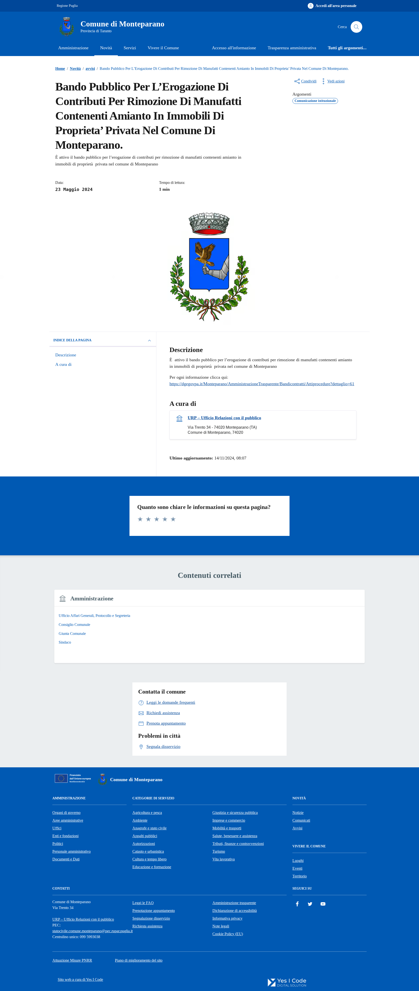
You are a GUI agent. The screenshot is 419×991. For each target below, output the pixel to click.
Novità (106, 47)
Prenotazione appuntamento (153, 911)
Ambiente (139, 820)
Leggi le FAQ (143, 903)
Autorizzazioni (143, 844)
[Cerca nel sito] (356, 27)
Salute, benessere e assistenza (234, 836)
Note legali (220, 926)
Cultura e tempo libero (149, 859)
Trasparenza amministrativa (292, 47)
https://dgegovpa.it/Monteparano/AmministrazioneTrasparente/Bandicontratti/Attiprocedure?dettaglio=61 (261, 383)
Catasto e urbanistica (148, 851)
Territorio (299, 876)
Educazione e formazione (151, 867)
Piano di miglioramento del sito (138, 960)
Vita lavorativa (223, 859)
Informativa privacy (227, 918)
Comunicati (301, 820)
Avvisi (297, 828)
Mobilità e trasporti (226, 828)
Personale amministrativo (71, 851)
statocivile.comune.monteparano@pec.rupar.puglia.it (92, 931)
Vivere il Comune (163, 47)
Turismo (218, 851)
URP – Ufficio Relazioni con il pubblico (224, 417)
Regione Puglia (67, 6)
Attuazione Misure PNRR (72, 960)
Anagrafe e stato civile (149, 828)
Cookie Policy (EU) (227, 934)
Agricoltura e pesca (147, 813)
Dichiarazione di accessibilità (234, 911)
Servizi (130, 47)
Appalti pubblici (144, 836)
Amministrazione (73, 47)
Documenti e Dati (66, 859)
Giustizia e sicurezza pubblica (235, 813)
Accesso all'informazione (234, 47)
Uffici (56, 828)
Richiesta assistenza (147, 926)
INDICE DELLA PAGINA (72, 340)
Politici (57, 844)
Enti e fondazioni (65, 836)
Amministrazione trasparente (234, 903)
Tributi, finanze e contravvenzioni (238, 844)
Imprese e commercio (228, 820)
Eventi (297, 868)
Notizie (298, 813)
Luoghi (298, 861)
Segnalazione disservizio (151, 918)
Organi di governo (66, 813)
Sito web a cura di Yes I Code (80, 979)
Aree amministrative (67, 820)
